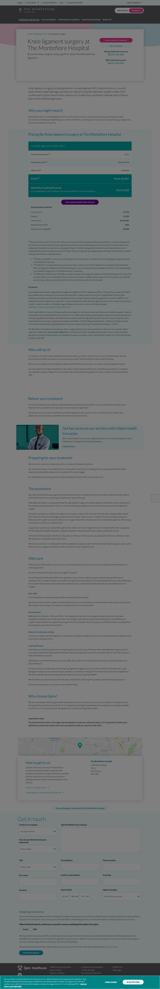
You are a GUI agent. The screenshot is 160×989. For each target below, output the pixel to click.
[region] (80, 982)
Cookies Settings (111, 982)
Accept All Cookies (133, 982)
